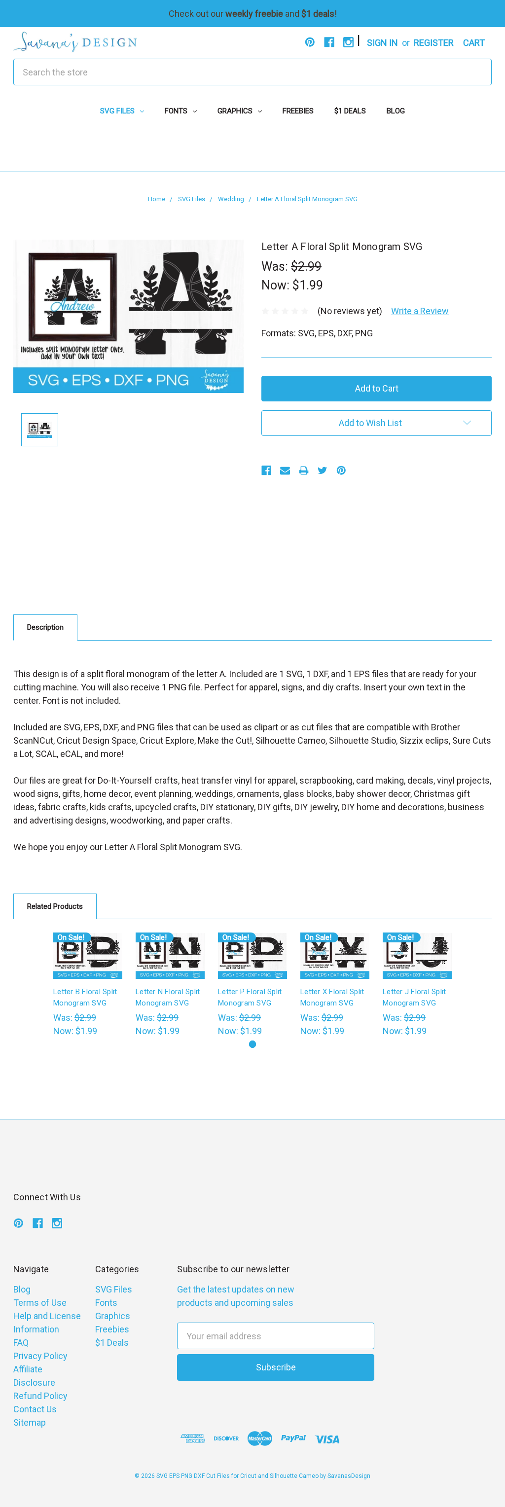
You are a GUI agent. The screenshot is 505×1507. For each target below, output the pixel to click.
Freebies (298, 111)
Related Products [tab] (55, 906)
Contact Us (35, 1409)
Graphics (235, 111)
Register (434, 42)
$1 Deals (350, 111)
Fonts (177, 111)
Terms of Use (40, 1302)
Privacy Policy (40, 1356)
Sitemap (29, 1422)
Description (45, 627)
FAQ (21, 1342)
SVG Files (118, 111)
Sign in (382, 42)
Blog (396, 111)
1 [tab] (252, 1044)
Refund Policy (40, 1396)
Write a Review (420, 311)
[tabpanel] (88, 985)
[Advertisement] (252, 149)
